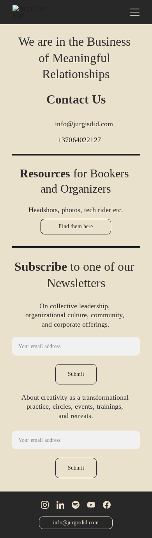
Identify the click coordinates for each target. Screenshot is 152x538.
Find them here (75, 226)
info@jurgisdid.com (84, 124)
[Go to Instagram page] (45, 505)
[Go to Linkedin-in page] (60, 505)
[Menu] (135, 12)
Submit (76, 374)
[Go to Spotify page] (76, 505)
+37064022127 (79, 140)
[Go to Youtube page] (91, 505)
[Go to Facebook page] (107, 505)
